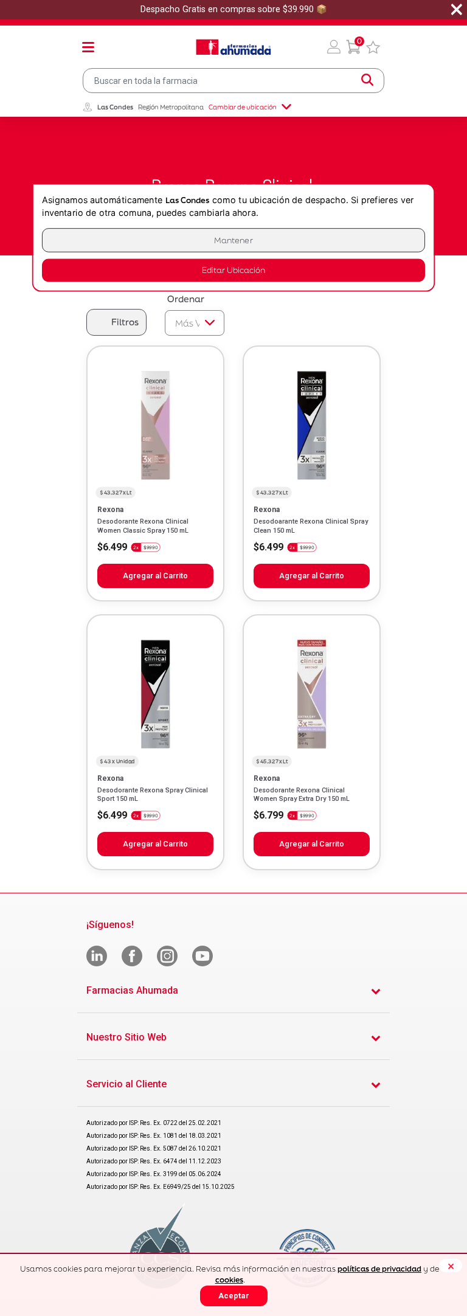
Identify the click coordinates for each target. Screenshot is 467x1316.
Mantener (233, 240)
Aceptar (233, 1295)
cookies (229, 1280)
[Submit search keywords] (367, 80)
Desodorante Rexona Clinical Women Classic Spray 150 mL (143, 526)
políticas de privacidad (379, 1269)
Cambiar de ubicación (243, 107)
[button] (334, 47)
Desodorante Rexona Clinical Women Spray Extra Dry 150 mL (302, 794)
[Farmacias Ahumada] (233, 47)
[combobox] (233, 80)
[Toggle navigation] (88, 47)
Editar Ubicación (233, 270)
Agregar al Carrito (155, 575)
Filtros (125, 322)
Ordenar (185, 299)
